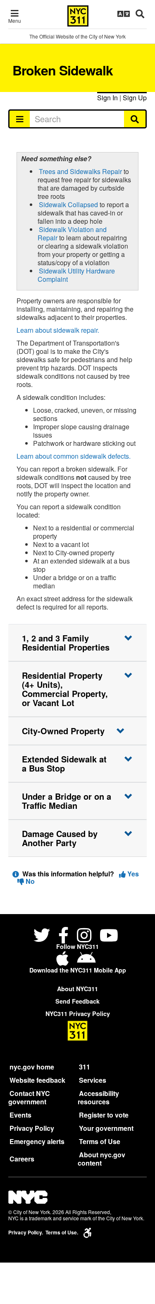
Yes (132, 873)
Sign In (107, 97)
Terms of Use (99, 1141)
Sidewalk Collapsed (68, 204)
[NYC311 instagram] (84, 936)
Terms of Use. (61, 1232)
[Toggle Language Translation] (123, 13)
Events (20, 1115)
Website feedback (37, 1080)
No (29, 881)
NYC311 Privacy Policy (77, 1013)
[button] (77, 642)
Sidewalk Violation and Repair (72, 233)
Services (92, 1080)
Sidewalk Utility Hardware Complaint (76, 275)
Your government (106, 1128)
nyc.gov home (32, 1067)
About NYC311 (77, 989)
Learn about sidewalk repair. (58, 330)
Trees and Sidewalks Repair (80, 171)
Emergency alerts (37, 1141)
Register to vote (104, 1115)
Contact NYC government (29, 1097)
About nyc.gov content (101, 1159)
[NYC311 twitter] (43, 936)
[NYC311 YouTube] (109, 936)
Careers (22, 1159)
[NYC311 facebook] (63, 936)
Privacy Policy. (25, 1232)
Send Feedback (77, 1001)
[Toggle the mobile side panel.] (19, 118)
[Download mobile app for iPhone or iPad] (64, 961)
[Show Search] (140, 13)
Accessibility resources (98, 1097)
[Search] (135, 118)
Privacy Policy (32, 1128)
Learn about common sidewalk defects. (74, 456)
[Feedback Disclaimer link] (15, 873)
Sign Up (135, 97)
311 (84, 1067)
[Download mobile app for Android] (86, 961)
